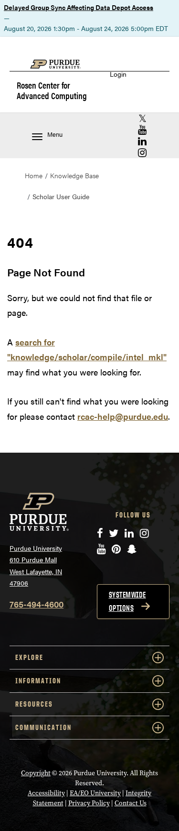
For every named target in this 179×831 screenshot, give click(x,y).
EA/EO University (95, 793)
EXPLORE (29, 657)
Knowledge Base (74, 175)
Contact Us (131, 803)
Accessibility (46, 793)
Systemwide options (127, 601)
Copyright (36, 773)
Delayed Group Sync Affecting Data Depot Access (78, 7)
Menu (55, 134)
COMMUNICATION (43, 727)
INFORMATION (38, 680)
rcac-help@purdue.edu (122, 416)
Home (33, 175)
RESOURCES (34, 704)
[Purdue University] (60, 69)
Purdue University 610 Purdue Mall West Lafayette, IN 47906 (36, 565)
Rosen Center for (52, 90)
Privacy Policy (89, 803)
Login (118, 74)
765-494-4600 (36, 604)
